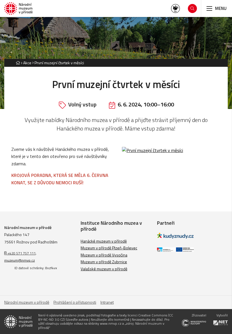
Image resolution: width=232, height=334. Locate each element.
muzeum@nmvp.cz (19, 260)
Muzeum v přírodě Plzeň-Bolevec (109, 248)
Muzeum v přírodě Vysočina (104, 255)
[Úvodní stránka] (18, 8)
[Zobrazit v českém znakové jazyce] (175, 8)
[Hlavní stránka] (18, 63)
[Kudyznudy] (175, 237)
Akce (27, 63)
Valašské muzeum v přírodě (104, 269)
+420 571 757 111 (21, 253)
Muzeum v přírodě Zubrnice (104, 262)
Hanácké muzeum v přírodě (104, 241)
